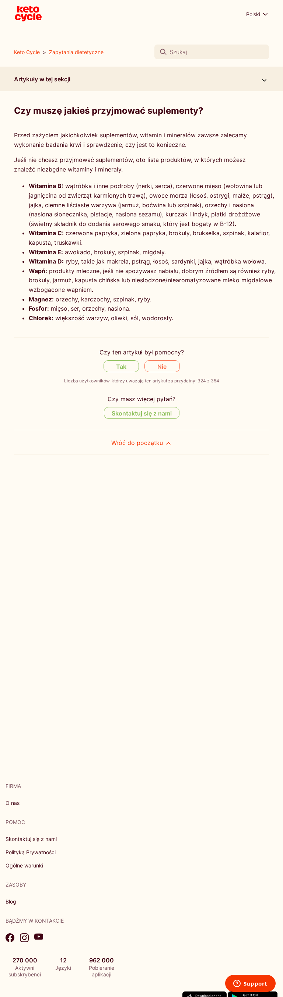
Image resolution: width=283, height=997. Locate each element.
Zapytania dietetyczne (76, 52)
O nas (13, 803)
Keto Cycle (27, 52)
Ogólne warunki (24, 865)
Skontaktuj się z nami (142, 413)
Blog (11, 901)
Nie (162, 366)
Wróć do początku (138, 442)
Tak (121, 366)
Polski (254, 14)
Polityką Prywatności (31, 852)
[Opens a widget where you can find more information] (250, 984)
